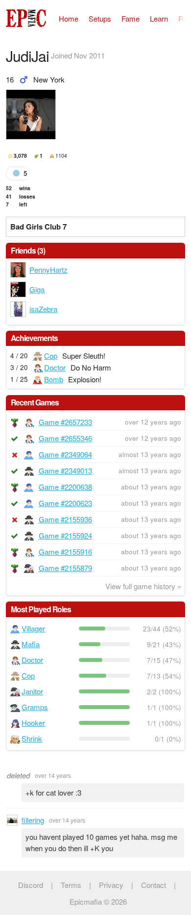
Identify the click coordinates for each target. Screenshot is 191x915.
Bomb (53, 379)
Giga (37, 289)
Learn (159, 18)
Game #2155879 (65, 568)
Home (68, 18)
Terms (71, 885)
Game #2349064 (65, 454)
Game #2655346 (65, 438)
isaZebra (43, 309)
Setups (100, 18)
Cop (50, 355)
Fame (130, 18)
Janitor (32, 691)
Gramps (35, 707)
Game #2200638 (65, 487)
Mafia (31, 644)
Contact (153, 885)
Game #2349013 (65, 470)
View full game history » (143, 586)
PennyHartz (48, 269)
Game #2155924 (65, 535)
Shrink (32, 738)
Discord (30, 885)
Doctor (55, 367)
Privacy (111, 885)
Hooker (33, 722)
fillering (33, 820)
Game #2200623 (65, 503)
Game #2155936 (65, 519)
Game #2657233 (65, 422)
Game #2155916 (65, 551)
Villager (33, 628)
